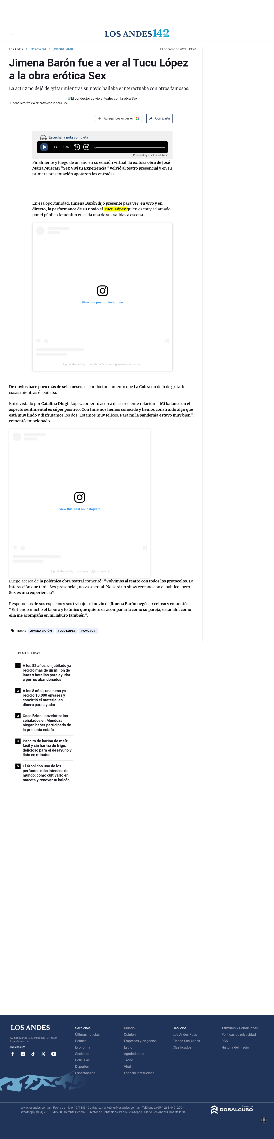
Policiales (82, 1060)
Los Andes (16, 49)
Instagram (22, 1053)
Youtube (53, 1053)
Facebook (12, 1053)
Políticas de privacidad (239, 1035)
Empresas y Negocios (140, 1041)
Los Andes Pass (185, 1035)
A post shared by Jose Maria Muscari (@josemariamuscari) (103, 364)
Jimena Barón (41, 630)
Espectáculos (85, 1073)
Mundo (129, 1028)
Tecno (128, 1060)
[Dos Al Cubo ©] (232, 1113)
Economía (82, 1047)
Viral (127, 1067)
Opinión (130, 1035)
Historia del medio (235, 1047)
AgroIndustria (134, 1054)
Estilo (128, 1047)
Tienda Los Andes (186, 1041)
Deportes (82, 1067)
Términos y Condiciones (240, 1028)
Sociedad (82, 1054)
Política (80, 1041)
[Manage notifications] (264, 1120)
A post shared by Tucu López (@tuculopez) (80, 571)
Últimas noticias (87, 1035)
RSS (225, 1041)
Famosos (88, 630)
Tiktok (33, 1053)
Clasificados (182, 1047)
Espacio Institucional (139, 1073)
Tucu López (66, 630)
